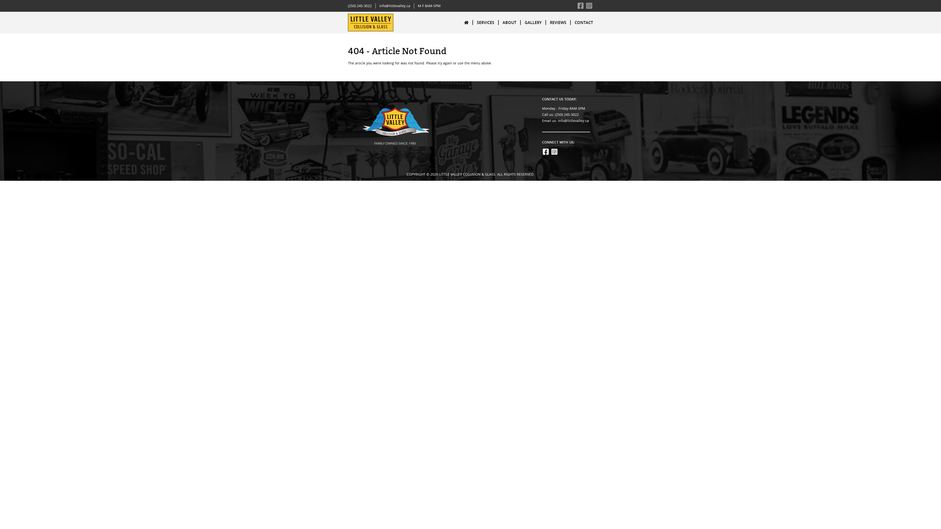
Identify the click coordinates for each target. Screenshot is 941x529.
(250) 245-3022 (360, 5)
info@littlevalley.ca (394, 5)
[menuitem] (466, 22)
